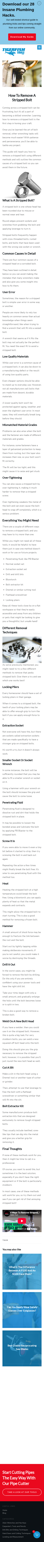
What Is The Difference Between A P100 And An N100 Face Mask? (22, 1270)
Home (5, 1510)
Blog (4, 1513)
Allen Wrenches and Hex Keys (14, 1523)
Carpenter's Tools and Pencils (14, 1526)
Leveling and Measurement (12, 1537)
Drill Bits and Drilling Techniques (15, 1530)
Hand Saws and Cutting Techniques (16, 1533)
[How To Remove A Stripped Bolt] (22, 73)
